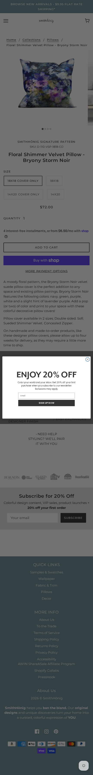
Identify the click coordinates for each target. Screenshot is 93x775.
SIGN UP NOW (46, 403)
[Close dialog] (88, 359)
